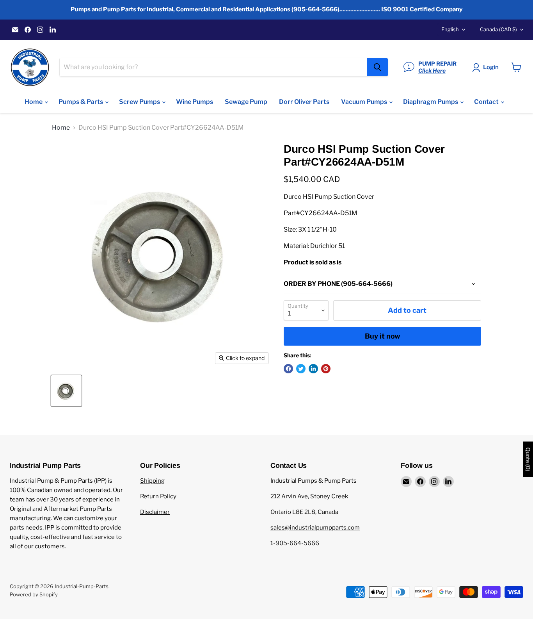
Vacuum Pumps (364, 101)
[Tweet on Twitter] (301, 368)
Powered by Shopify (34, 594)
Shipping (152, 480)
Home (34, 101)
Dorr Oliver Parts (304, 101)
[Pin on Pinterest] (325, 368)
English (450, 29)
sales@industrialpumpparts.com (315, 527)
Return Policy (158, 496)
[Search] (377, 67)
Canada (498, 29)
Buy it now (382, 336)
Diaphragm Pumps (431, 101)
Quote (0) (528, 459)
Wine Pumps (194, 101)
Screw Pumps (140, 101)
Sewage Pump (246, 101)
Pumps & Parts (81, 101)
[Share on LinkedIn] (313, 368)
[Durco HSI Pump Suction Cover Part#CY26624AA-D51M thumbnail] (66, 390)
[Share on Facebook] (288, 368)
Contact (487, 101)
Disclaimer (155, 512)
